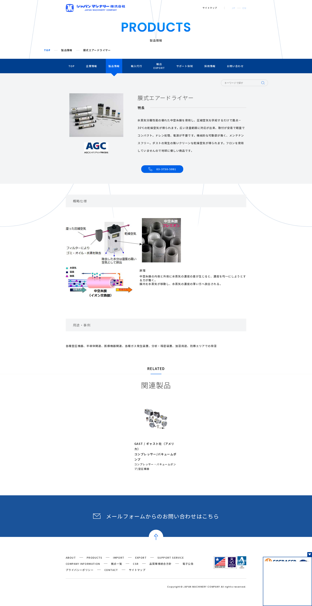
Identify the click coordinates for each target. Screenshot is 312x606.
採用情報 (210, 66)
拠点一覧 (116, 563)
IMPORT (118, 557)
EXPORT (141, 557)
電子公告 (188, 563)
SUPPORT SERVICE (170, 557)
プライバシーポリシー (80, 570)
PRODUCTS (94, 557)
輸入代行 (136, 66)
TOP (47, 50)
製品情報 (66, 50)
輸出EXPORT (159, 66)
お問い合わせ (235, 66)
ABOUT (71, 557)
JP (233, 8)
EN (244, 8)
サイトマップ (210, 8)
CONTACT (111, 570)
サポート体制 (184, 66)
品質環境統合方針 (160, 563)
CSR (135, 563)
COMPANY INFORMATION (83, 563)
